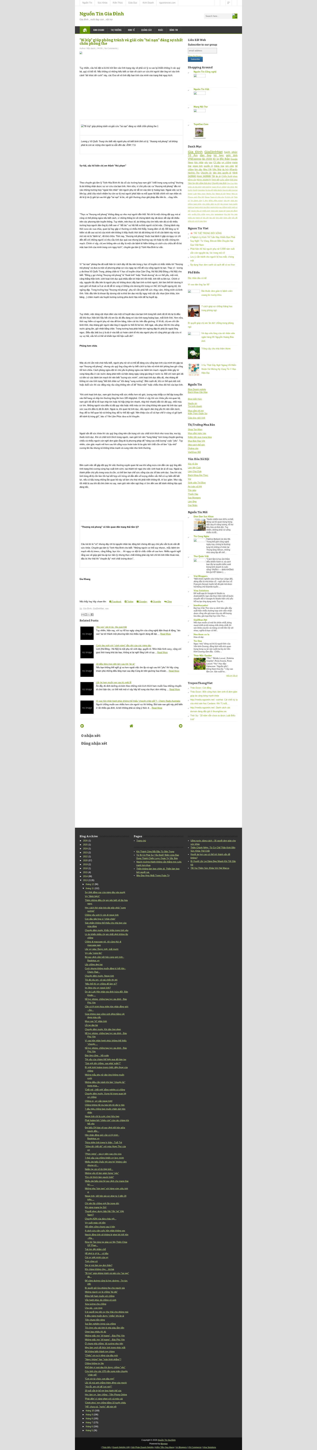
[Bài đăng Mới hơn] (82, 726)
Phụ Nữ (201, 197)
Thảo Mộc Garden (203, 655)
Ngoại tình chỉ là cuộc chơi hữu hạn (102, 1116)
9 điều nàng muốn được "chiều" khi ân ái (104, 1316)
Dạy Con (230, 183)
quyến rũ (208, 166)
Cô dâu (217, 162)
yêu (206, 162)
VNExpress (194, 159)
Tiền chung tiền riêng (95, 1320)
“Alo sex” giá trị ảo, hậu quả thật (111, 627)
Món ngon (201, 194)
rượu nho (210, 214)
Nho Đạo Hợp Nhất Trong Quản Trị (153, 875)
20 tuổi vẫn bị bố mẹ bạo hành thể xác (103, 1390)
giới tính (231, 155)
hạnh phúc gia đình (202, 207)
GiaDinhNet (98, 608)
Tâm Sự (191, 183)
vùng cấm (227, 218)
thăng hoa (219, 166)
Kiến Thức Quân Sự (197, 413)
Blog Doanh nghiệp (197, 389)
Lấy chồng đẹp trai (94, 964)
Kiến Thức (118, 2)
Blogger (164, 1444)
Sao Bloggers (194, 497)
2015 (85, 872)
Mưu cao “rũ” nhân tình (96, 1021)
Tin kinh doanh (195, 406)
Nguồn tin (192, 403)
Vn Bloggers (181, 1447)
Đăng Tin (174, 30)
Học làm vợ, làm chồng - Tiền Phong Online (106, 1394)
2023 (85, 852)
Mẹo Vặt (207, 169)
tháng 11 (90, 888)
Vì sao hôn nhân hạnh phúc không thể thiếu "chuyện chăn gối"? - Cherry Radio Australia (138, 701)
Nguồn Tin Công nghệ (205, 72)
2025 (85, 844)
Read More (165, 634)
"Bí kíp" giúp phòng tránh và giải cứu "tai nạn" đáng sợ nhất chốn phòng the (131, 42)
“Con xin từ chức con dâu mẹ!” (99, 1379)
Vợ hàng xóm (196, 200)
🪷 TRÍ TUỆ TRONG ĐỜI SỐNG (206, 233)
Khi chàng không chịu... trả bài (99, 1269)
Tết (213, 176)
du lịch (225, 169)
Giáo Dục (132, 2)
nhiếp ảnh (206, 211)
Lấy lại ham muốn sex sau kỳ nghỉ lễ (113, 682)
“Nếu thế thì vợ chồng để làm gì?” (101, 984)
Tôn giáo (192, 490)
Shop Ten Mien (195, 429)
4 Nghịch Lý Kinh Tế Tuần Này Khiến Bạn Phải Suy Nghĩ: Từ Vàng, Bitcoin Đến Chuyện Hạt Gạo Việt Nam (212, 241)
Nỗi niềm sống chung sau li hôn (100, 1226)
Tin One (198, 641)
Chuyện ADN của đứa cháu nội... (100, 1219)
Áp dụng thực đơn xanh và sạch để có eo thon (212, 265)
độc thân (225, 159)
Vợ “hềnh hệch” (92, 896)
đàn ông (205, 155)
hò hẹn (219, 155)
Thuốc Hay (193, 494)
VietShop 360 (194, 452)
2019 (85, 864)
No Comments (110, 48)
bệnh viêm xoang (216, 200)
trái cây (206, 218)
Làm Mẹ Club (194, 467)
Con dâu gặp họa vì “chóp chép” (100, 919)
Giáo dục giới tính (196, 418)
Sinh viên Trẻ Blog (197, 482)
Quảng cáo (146, 30)
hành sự (191, 207)
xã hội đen (199, 221)
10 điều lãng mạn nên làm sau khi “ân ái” (115, 664)
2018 (85, 868)
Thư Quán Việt (201, 556)
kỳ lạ (216, 159)
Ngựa (228, 194)
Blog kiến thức (195, 399)
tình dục (233, 180)
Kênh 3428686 (204, 176)
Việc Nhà (216, 169)
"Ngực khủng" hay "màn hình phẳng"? (103, 1359)
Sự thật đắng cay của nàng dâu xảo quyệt (105, 892)
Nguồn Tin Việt (201, 89)
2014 (85, 876)
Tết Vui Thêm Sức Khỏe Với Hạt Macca (210, 868)
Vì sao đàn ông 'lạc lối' (198, 284)
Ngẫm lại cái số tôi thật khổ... (99, 1169)
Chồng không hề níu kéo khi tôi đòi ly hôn (104, 1105)
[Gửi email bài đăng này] (82, 614)
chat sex (234, 200)
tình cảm (219, 218)
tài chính (207, 159)
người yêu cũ (196, 211)
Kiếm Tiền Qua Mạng (164, 1447)
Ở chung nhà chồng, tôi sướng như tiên (104, 1343)
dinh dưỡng (206, 187)
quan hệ (222, 211)
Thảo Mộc (106, 1447)
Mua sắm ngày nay (197, 433)
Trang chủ (141, 840)
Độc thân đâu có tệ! (197, 278)
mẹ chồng (223, 207)
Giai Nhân (192, 505)
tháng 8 (89, 1418)
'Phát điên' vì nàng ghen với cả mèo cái (104, 1398)
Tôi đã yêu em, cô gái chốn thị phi (101, 980)
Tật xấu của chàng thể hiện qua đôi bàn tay (105, 1059)
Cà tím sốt (209, 190)
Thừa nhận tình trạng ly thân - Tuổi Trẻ (103, 1142)
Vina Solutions (201, 590)
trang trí (199, 218)
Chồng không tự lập (94, 1363)
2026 (85, 840)
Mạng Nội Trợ (201, 107)
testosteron (219, 214)
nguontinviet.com (167, 2)
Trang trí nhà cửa (217, 197)
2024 (85, 848)
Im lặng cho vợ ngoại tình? (98, 988)
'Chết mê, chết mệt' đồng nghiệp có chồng (105, 1089)
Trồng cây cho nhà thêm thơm (215, 348)
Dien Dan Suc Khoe (203, 516)
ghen (235, 176)
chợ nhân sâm (208, 204)
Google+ (143, 601)
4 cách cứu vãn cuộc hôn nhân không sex (105, 1230)
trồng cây (192, 180)
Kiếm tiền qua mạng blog (200, 437)
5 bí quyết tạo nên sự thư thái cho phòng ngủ (106, 1312)
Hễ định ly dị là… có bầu (96, 1253)
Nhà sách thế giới (196, 444)
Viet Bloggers (201, 576)
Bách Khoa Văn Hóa (197, 392)
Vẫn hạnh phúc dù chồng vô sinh (100, 1300)
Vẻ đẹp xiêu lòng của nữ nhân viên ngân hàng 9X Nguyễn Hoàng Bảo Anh (218, 337)
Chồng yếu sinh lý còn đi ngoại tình (102, 915)
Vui (189, 479)
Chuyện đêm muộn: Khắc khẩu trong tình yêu (106, 930)
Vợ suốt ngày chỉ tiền (95, 1222)
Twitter (129, 601)
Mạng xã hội (221, 194)
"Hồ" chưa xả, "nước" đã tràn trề (100, 1406)
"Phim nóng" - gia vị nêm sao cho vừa (103, 1154)
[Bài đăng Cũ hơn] (180, 726)
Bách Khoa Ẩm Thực (198, 475)
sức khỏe (230, 187)
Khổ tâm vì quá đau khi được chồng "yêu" (105, 1367)
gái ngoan (224, 204)
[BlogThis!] (86, 614)
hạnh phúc (230, 152)
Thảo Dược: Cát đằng (200, 688)
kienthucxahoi (201, 605)
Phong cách (192, 197)
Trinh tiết (215, 180)
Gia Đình (87, 608)
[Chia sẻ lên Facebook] (92, 614)
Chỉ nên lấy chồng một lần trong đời (102, 1203)
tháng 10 (90, 1410)
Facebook (116, 601)
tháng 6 (89, 1426)
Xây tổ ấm (193, 464)
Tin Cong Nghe (201, 536)
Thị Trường (116, 30)
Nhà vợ (234, 194)
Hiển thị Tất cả (231, 675)
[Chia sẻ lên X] (89, 614)
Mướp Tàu (210, 194)
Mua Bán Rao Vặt (196, 441)
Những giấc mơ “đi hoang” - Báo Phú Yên (105, 1335)
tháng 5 (89, 1430)
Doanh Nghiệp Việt (121, 1447)
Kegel (190, 194)
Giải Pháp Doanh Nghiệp (142, 1447)
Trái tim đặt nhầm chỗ (95, 1249)
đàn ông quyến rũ (222, 173)
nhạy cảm (214, 211)
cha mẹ (227, 200)
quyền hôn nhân (198, 214)
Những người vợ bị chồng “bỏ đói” (101, 1292)
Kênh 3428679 (204, 180)
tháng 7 (89, 1422)
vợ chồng (226, 162)
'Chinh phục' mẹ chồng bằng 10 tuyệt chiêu (105, 1402)
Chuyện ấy (206, 173)
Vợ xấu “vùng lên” (93, 953)
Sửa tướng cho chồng (95, 1304)
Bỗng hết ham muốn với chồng (99, 1296)
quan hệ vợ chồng (219, 187)
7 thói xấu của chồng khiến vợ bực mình (104, 1158)
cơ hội (217, 204)
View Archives (194, 56)
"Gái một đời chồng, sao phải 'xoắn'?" (103, 1063)
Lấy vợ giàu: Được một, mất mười (101, 949)
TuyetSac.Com (201, 124)
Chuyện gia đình (219, 183)
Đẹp (205, 221)
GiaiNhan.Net (200, 620)
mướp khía (214, 207)
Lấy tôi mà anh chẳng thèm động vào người (106, 1382)
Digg (169, 601)
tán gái (212, 218)
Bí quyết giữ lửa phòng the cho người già (105, 1288)
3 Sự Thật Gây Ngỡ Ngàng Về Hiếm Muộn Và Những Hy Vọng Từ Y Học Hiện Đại (218, 369)
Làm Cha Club (194, 471)
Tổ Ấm (192, 155)
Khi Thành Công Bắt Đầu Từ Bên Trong (155, 851)
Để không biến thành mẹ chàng (100, 1351)
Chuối (195, 190)
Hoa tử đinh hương (230, 190)
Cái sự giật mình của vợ (96, 1257)
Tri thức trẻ (229, 197)
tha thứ (227, 214)
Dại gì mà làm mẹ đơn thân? (98, 1265)
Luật (195, 194)
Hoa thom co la (201, 634)
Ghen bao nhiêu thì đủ (95, 1331)
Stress (207, 197)
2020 (85, 860)
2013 (85, 880)
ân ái (218, 176)
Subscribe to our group (202, 44)
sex (107, 608)
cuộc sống (224, 180)
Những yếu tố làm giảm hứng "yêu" (102, 1173)
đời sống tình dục (203, 183)
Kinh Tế (131, 30)
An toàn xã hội (195, 486)
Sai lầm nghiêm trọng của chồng (100, 1324)
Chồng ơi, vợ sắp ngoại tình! (98, 1101)
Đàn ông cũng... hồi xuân (97, 1055)
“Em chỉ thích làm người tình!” (99, 1177)
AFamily (233, 169)
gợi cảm (229, 166)
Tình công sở (91, 1261)
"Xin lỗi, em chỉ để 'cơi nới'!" (98, 1386)
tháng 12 (90, 884)
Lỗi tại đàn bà (91, 1025)
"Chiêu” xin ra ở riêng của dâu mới (101, 1355)
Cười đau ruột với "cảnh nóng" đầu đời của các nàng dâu (123, 645)
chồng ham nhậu (194, 204)
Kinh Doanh (148, 2)
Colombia (201, 190)
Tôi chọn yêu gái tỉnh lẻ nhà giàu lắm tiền (104, 1327)
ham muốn (233, 204)
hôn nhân (198, 162)
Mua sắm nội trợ (196, 410)
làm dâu (198, 169)
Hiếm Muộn (217, 190)
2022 (85, 856)
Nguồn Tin (87, 2)
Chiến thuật (226, 176)
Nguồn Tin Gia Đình (102, 14)
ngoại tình (198, 166)
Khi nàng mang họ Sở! (95, 1207)
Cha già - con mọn (93, 1308)
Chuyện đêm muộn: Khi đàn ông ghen (103, 1029)
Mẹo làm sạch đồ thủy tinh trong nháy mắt (105, 1347)
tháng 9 (89, 1414)
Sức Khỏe (102, 2)
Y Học (205, 200)
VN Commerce (194, 1447)
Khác (160, 30)
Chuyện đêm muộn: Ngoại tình (99, 976)
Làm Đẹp (192, 501)
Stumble (156, 601)
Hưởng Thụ (194, 173)
